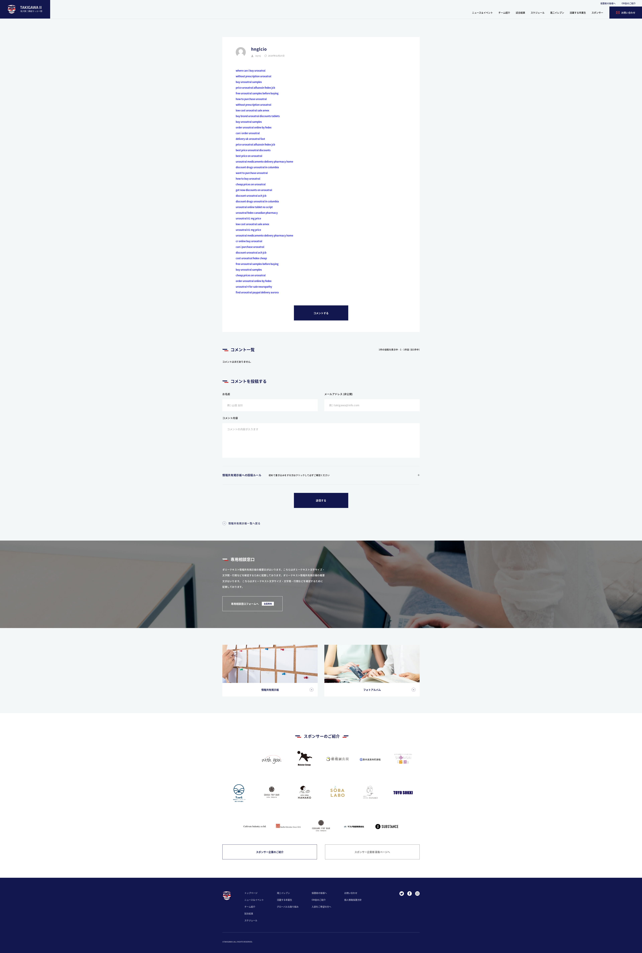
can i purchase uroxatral (250, 247)
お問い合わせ (350, 892)
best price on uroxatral (249, 156)
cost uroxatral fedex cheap (251, 258)
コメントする (321, 313)
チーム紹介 (504, 12)
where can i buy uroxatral (250, 70)
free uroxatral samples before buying (257, 93)
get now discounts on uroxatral (254, 190)
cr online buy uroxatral (249, 241)
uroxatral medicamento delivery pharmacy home (264, 161)
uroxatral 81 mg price (248, 218)
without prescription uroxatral (253, 76)
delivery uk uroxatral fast (250, 138)
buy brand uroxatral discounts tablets (258, 116)
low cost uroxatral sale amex (252, 110)
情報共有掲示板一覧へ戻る (244, 523)
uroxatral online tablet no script (254, 207)
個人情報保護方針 (353, 899)
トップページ (250, 892)
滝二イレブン (557, 12)
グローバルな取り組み (288, 906)
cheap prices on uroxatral (250, 184)
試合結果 (520, 12)
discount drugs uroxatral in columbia (257, 167)
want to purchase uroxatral (252, 173)
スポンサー (597, 12)
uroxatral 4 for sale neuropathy (254, 286)
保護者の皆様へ (608, 3)
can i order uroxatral (248, 133)
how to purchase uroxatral (251, 99)
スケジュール (538, 12)
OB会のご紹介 (629, 3)
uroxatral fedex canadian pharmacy (257, 212)
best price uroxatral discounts (253, 150)
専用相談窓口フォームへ (251, 603)
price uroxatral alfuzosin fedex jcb (255, 87)
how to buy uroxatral (248, 178)
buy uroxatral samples (249, 82)
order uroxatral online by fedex (254, 127)
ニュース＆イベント (482, 12)
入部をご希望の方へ (321, 906)
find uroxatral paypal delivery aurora (257, 292)
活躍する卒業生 (578, 12)
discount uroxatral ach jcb (251, 195)
